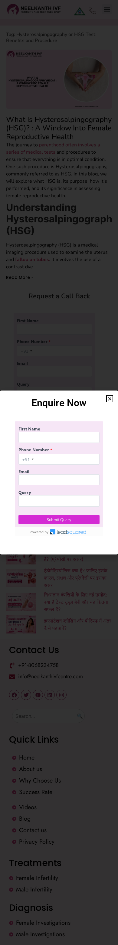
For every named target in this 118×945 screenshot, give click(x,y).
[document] (59, 472)
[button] (109, 399)
